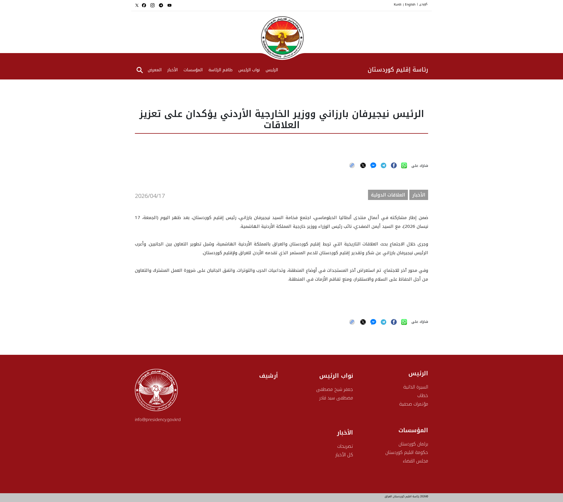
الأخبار (172, 70)
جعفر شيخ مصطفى (334, 389)
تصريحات (345, 446)
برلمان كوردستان (413, 443)
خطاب (422, 395)
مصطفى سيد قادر (336, 397)
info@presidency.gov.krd (158, 420)
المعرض (155, 70)
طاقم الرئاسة (220, 70)
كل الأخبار (344, 454)
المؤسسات (193, 70)
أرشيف (268, 375)
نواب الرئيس (249, 70)
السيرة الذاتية (415, 386)
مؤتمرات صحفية (413, 403)
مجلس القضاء (415, 460)
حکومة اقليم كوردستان (406, 452)
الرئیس (272, 70)
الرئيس (418, 373)
